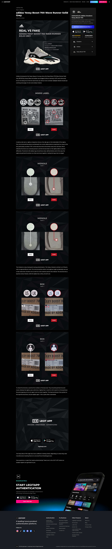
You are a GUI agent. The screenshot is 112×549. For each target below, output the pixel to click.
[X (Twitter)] (34, 531)
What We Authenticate (75, 1)
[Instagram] (17, 531)
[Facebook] (31, 531)
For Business (94, 1)
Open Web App (103, 1)
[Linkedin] (24, 531)
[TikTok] (20, 531)
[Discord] (27, 531)
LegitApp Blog (19, 7)
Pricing (83, 1)
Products (66, 1)
